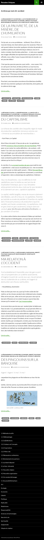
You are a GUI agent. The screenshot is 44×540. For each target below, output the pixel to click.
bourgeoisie (6, 238)
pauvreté (21, 100)
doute (15, 342)
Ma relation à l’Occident (13, 261)
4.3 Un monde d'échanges (9, 477)
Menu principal (41, 2)
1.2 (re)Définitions (21, 112)
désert (32, 418)
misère (5, 100)
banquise (5, 418)
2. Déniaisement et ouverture (11, 19)
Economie (21, 20)
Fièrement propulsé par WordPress (10, 537)
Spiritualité (25, 22)
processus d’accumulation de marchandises (21, 146)
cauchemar (14, 418)
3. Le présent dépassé (27, 114)
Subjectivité (34, 22)
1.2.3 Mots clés (32, 112)
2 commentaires (21, 267)
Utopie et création (34, 356)
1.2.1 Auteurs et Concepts (9, 444)
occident (12, 100)
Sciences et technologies (29, 116)
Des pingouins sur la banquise (19, 361)
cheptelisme (34, 238)
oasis (38, 418)
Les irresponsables (25, 301)
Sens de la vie (16, 22)
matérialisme (24, 342)
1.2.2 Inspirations (6, 448)
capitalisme (24, 238)
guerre (37, 98)
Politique (33, 20)
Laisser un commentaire (22, 123)
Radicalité (11, 254)
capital (15, 238)
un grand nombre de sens (21, 165)
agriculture (6, 98)
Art (2, 484)
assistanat (16, 98)
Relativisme (5, 356)
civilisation (6, 240)
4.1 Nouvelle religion (7, 470)
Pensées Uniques (8, 2)
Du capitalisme (14, 119)
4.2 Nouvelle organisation (9, 473)
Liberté (27, 20)
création (24, 418)
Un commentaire (20, 37)
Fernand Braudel (18, 240)
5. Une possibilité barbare (9, 481)
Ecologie (37, 114)
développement (27, 98)
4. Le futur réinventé (28, 19)
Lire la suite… (5, 91)
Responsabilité (6, 22)
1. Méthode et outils (8, 112)
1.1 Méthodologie (6, 437)
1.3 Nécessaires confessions (24, 252)
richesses (37, 240)
